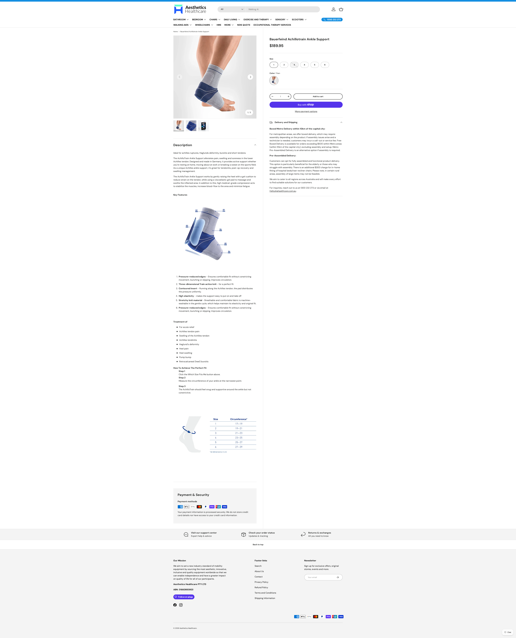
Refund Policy (261, 587)
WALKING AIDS (181, 25)
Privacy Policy (261, 582)
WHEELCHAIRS (202, 25)
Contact (259, 576)
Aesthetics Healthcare (188, 628)
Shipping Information (265, 598)
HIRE (219, 25)
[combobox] (269, 9)
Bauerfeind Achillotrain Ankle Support (194, 31)
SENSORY (280, 19)
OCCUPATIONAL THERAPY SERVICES (272, 25)
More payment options (306, 111)
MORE (227, 25)
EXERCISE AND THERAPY (256, 19)
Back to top (258, 544)
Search (258, 566)
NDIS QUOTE (243, 25)
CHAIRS (213, 19)
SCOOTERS (298, 19)
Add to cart (318, 96)
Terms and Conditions (265, 592)
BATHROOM (179, 19)
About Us (259, 571)
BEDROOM (197, 19)
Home (175, 31)
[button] (341, 9)
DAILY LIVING (230, 19)
